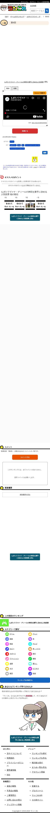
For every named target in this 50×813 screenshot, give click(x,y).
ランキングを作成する (25, 680)
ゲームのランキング (17, 16)
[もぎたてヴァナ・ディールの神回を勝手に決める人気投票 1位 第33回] (9, 205)
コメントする (25, 457)
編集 (44, 153)
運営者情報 (11, 770)
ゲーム (12, 141)
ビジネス (36, 668)
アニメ (35, 634)
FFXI (19, 145)
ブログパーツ (37, 791)
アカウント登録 (38, 772)
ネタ (11, 668)
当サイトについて (14, 753)
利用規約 (10, 758)
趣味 (34, 658)
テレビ (35, 644)
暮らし (35, 663)
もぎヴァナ (13, 145)
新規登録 (29, 696)
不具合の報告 (12, 791)
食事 (11, 663)
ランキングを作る (39, 758)
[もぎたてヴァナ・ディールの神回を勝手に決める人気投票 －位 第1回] (41, 205)
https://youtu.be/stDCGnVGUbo (39, 122)
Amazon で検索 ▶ (40, 93)
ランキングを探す (39, 753)
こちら (35, 167)
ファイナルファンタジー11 (17, 148)
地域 (34, 673)
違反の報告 (11, 786)
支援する (35, 786)
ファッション (14, 658)
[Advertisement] (25, 53)
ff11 (23, 145)
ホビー (12, 649)
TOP (6, 16)
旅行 (34, 654)
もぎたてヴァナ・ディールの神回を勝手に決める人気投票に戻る (25, 217)
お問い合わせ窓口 (14, 800)
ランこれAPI (37, 795)
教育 (11, 673)
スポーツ (13, 654)
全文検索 (33, 6)
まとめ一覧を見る (39, 767)
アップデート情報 (14, 805)
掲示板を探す (37, 763)
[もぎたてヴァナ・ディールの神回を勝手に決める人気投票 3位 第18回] (30, 205)
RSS (8, 775)
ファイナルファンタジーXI (33, 145)
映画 (11, 644)
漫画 (11, 639)
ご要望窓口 (11, 795)
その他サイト (37, 800)
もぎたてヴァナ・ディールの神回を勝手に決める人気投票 (24, 82)
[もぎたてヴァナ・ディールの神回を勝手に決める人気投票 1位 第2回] (19, 205)
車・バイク (36, 649)
